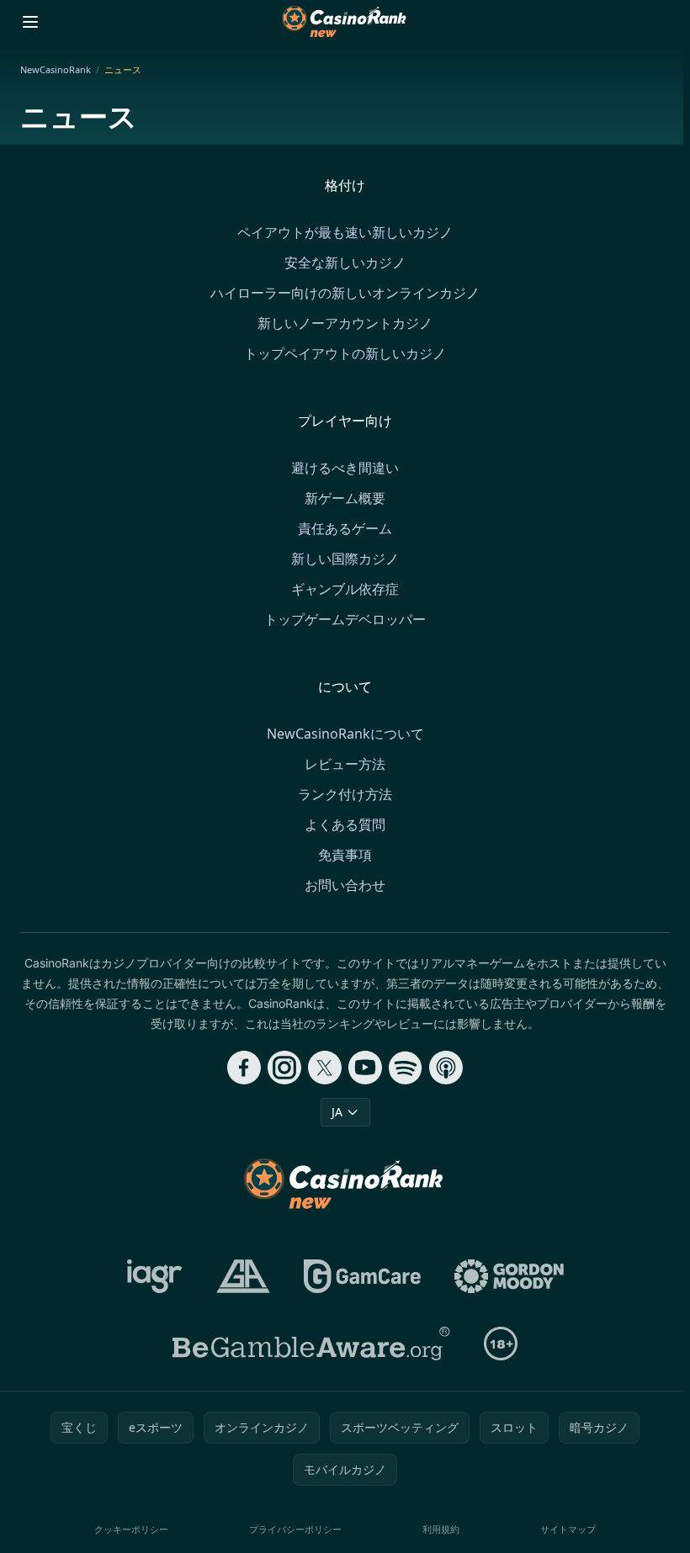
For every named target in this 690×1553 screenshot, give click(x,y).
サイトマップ (568, 1529)
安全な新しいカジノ (345, 262)
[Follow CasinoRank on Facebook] (244, 1067)
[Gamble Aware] (311, 1343)
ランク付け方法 (345, 794)
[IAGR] (155, 1276)
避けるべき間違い (345, 467)
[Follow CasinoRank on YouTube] (365, 1067)
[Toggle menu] (30, 22)
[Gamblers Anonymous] (243, 1276)
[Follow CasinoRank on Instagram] (284, 1067)
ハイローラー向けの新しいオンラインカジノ (345, 293)
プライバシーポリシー (295, 1529)
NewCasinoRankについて (345, 733)
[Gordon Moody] (509, 1276)
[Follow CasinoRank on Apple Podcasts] (446, 1067)
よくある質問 (345, 824)
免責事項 (345, 854)
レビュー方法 (345, 764)
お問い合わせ (345, 885)
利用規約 (440, 1529)
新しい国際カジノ (345, 558)
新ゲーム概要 (345, 498)
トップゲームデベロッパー (345, 619)
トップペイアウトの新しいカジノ (345, 353)
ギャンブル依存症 (345, 589)
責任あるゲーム (345, 528)
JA (337, 1112)
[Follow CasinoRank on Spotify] (405, 1067)
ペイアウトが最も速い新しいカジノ (345, 232)
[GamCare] (362, 1276)
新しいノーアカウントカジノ (345, 323)
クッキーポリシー (131, 1529)
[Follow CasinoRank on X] (325, 1067)
